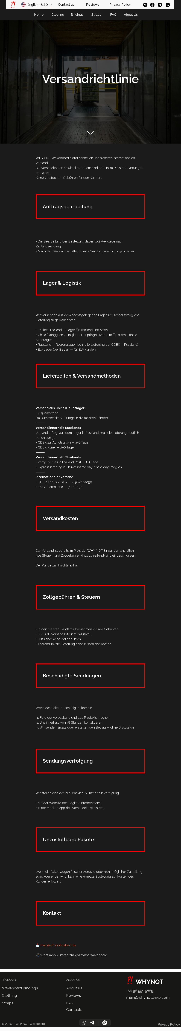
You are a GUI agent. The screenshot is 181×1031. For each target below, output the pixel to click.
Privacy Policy (169, 1024)
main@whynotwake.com (58, 945)
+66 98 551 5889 (139, 991)
